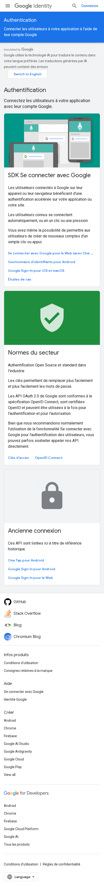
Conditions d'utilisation (21, 663)
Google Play (13, 767)
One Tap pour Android (26, 560)
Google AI (11, 837)
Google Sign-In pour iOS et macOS (36, 270)
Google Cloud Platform (21, 829)
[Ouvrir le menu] (8, 6)
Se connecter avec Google (24, 692)
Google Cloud (14, 759)
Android (10, 720)
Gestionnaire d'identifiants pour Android (41, 262)
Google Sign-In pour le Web (30, 578)
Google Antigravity (18, 751)
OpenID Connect (48, 457)
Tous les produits (17, 844)
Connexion (89, 6)
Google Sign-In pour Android (31, 569)
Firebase (10, 736)
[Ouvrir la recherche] (74, 6)
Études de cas (19, 279)
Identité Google (15, 699)
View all (9, 775)
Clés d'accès (18, 457)
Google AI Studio (16, 744)
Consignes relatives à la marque (28, 671)
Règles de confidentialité (61, 864)
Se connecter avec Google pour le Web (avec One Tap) (51, 253)
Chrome (10, 728)
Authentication (20, 20)
